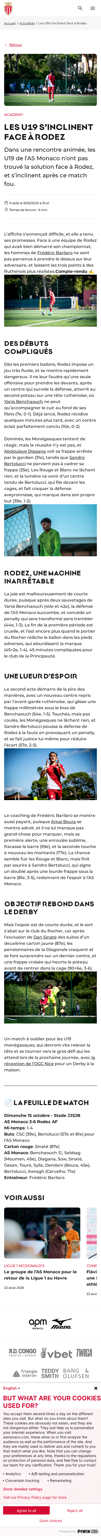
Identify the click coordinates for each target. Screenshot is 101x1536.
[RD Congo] (22, 1352)
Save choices (50, 1521)
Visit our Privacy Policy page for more (35, 1497)
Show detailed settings (22, 1489)
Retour (15, 44)
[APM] (38, 1323)
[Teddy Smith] (50, 1373)
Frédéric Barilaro (55, 252)
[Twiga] (84, 1352)
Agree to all (26, 1510)
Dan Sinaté (45, 937)
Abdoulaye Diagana (25, 451)
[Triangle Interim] (24, 1373)
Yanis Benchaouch (23, 401)
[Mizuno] (61, 1323)
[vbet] (56, 1352)
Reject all (74, 1510)
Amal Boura (63, 821)
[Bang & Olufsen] (76, 1373)
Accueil (10, 23)
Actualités (27, 23)
